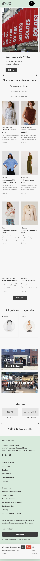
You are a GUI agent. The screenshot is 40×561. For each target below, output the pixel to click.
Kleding (5, 470)
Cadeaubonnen (8, 477)
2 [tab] (20, 342)
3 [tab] (22, 342)
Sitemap (5, 510)
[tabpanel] (29, 327)
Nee (28, 547)
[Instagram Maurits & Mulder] (6, 455)
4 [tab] (22, 420)
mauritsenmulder (25, 429)
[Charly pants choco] (30, 264)
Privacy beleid (7, 495)
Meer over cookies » (34, 552)
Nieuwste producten (19, 91)
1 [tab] (18, 342)
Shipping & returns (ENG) (11, 513)
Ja (23, 547)
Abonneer (20, 534)
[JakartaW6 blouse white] (10, 113)
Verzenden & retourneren (12, 502)
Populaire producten (19, 96)
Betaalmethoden (8, 499)
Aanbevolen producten (19, 86)
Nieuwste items (8, 463)
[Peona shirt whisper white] (10, 213)
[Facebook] (2, 455)
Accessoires (6, 474)
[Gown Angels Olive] (10, 264)
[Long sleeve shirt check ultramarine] (10, 163)
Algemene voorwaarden (11, 491)
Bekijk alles (20, 298)
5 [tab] (23, 420)
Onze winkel (6, 488)
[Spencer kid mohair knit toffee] (30, 113)
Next (37, 75)
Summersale (6, 466)
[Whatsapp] (10, 455)
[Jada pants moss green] (30, 163)
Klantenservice (8, 506)
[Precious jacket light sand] (30, 213)
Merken (5, 481)
